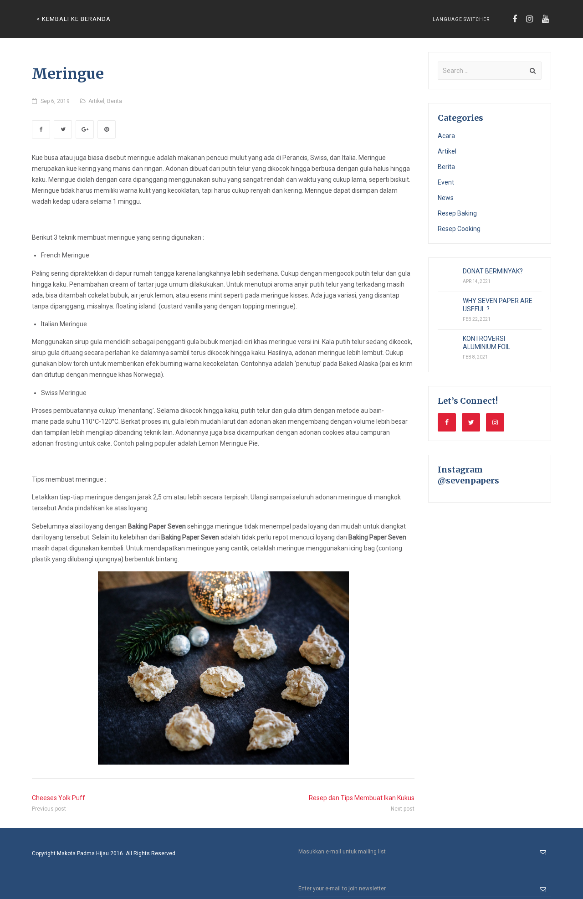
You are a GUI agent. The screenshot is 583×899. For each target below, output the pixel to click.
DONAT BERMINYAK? (493, 271)
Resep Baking (457, 213)
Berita (114, 101)
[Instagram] (529, 19)
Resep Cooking (459, 228)
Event (446, 182)
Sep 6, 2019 (55, 101)
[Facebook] (514, 19)
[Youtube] (545, 19)
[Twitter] (63, 129)
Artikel (96, 101)
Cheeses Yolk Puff (58, 797)
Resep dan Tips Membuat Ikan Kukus (361, 797)
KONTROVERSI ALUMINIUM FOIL (486, 342)
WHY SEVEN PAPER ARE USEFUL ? (497, 305)
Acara (446, 135)
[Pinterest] (106, 129)
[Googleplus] (85, 129)
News (446, 197)
